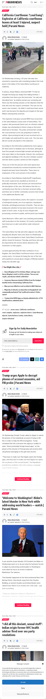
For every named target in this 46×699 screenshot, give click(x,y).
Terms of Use (21, 349)
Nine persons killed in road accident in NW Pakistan (22, 286)
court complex (7, 312)
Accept (23, 682)
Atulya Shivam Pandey (14, 37)
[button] (43, 664)
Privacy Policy (8, 351)
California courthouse (27, 309)
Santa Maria (28, 315)
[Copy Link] (13, 32)
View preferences (23, 694)
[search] (31, 2)
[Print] (17, 32)
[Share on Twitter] (10, 32)
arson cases (15, 309)
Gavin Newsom (38, 312)
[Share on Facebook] (7, 32)
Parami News (14, 2)
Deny (23, 688)
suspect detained (8, 318)
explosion (16, 312)
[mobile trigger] (4, 2)
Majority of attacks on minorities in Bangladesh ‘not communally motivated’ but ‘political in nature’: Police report (21, 292)
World (5, 10)
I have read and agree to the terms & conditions (16, 345)
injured (4, 315)
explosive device (26, 312)
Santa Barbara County (15, 315)
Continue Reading (23, 479)
